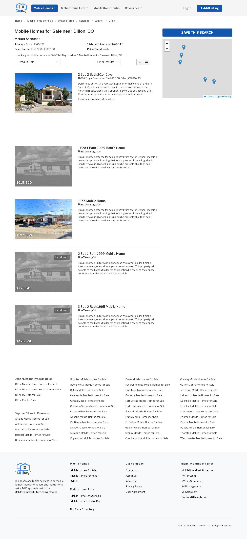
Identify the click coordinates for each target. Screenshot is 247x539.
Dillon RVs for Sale (25, 400)
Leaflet (209, 96)
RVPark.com (188, 475)
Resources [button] (132, 8)
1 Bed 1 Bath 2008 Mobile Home (101, 148)
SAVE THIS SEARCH (197, 33)
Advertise (131, 481)
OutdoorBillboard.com (194, 497)
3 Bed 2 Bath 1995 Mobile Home (101, 306)
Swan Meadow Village (103, 99)
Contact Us (132, 470)
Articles (75, 481)
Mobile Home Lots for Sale (86, 495)
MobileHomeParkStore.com (31, 492)
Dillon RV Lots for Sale (28, 394)
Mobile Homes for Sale (83, 470)
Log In (187, 8)
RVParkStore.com (191, 481)
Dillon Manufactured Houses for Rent (36, 384)
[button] (213, 8)
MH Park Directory (82, 509)
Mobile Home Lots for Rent (86, 501)
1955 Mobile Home (92, 201)
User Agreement (135, 491)
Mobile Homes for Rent (84, 475)
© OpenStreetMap (223, 96)
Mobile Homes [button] (43, 8)
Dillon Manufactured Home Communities (38, 389)
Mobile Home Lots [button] (73, 8)
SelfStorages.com (191, 486)
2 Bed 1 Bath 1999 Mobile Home (101, 253)
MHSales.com (189, 491)
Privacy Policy (134, 486)
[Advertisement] (86, 360)
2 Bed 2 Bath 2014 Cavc (95, 74)
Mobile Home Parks (106, 8)
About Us (131, 475)
